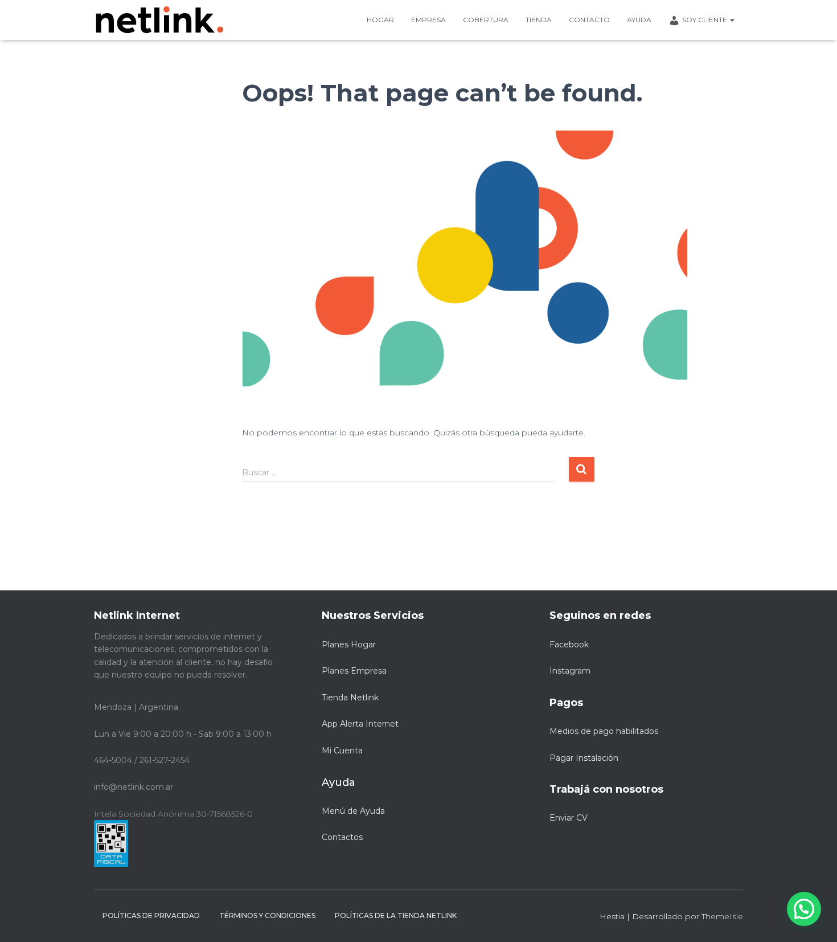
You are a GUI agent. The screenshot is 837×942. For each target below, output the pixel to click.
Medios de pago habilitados (603, 731)
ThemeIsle (722, 916)
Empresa (428, 19)
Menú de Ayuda (353, 811)
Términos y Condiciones (267, 915)
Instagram (569, 671)
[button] (804, 909)
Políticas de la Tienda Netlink (396, 915)
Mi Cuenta (342, 750)
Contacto (589, 19)
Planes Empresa (354, 671)
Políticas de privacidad (151, 915)
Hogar (380, 19)
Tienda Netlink (350, 697)
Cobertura (485, 19)
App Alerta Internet (360, 724)
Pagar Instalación (583, 758)
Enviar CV (568, 818)
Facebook (569, 644)
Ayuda (639, 19)
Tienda (539, 19)
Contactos (342, 837)
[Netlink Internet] (159, 20)
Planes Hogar (349, 644)
